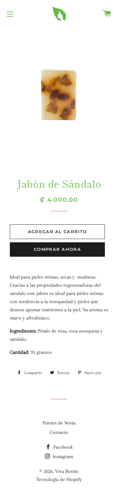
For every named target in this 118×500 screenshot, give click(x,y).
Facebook (62, 447)
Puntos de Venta (59, 423)
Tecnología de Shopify (59, 479)
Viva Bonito (67, 471)
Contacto (59, 432)
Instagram (62, 456)
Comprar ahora (57, 249)
